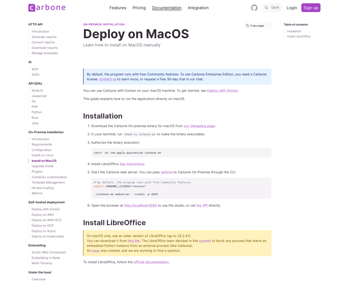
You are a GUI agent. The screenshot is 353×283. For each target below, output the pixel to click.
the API (202, 205)
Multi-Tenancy (42, 263)
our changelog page (199, 126)
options (166, 172)
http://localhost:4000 (140, 205)
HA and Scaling (43, 188)
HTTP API (35, 24)
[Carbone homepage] (46, 8)
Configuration (41, 150)
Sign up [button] (311, 7)
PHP (35, 107)
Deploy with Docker (46, 209)
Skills (35, 74)
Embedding (37, 245)
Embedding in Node (46, 258)
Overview (38, 279)
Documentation (167, 7)
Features (117, 7)
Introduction (40, 31)
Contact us (107, 79)
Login (292, 7)
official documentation (151, 262)
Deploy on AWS (43, 215)
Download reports (45, 48)
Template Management (48, 182)
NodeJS (37, 90)
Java (35, 123)
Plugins (37, 171)
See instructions (132, 164)
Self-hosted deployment (46, 202)
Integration (198, 7)
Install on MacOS (44, 161)
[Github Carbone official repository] (254, 8)
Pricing (139, 7)
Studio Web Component (49, 252)
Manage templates (45, 53)
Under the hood (39, 272)
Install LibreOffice (299, 36)
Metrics (37, 193)
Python (37, 112)
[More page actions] (268, 25)
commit (205, 241)
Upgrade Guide (43, 166)
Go (34, 101)
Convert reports (43, 42)
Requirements (42, 144)
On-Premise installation (46, 132)
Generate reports (44, 37)
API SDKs (35, 83)
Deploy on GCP (43, 225)
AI (29, 62)
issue (96, 250)
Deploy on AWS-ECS (46, 220)
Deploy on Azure (44, 231)
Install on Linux (42, 155)
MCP (35, 69)
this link (134, 241)
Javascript (39, 96)
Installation (294, 31)
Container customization (49, 177)
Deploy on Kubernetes (48, 236)
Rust (35, 118)
